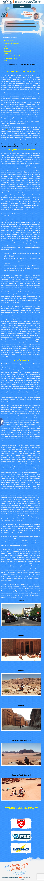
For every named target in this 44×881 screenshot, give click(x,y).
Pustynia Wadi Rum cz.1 (12, 56)
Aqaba (6, 46)
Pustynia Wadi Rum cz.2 (12, 58)
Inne (5, 60)
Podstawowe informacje (12, 43)
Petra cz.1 (7, 48)
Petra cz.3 (7, 53)
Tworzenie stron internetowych (35, 877)
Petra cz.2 (7, 51)
